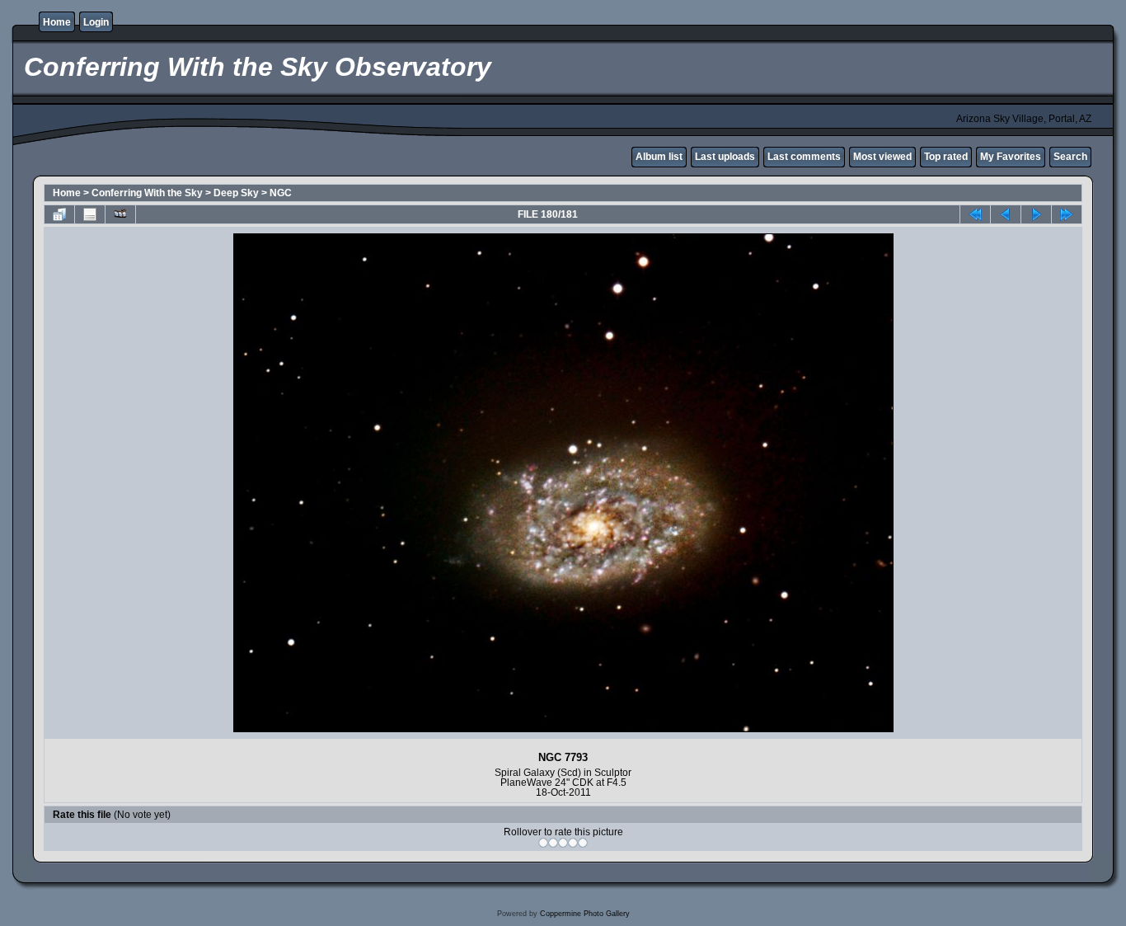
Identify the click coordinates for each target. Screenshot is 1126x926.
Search (1070, 156)
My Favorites (1010, 156)
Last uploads (725, 156)
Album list (659, 156)
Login (96, 22)
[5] (583, 843)
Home (57, 22)
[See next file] (1036, 214)
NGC (281, 193)
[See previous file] (1005, 214)
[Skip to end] (1066, 214)
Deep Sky (236, 193)
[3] (563, 843)
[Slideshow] (120, 214)
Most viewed (882, 156)
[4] (573, 843)
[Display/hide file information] (90, 214)
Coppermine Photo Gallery (585, 914)
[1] (543, 843)
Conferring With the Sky (147, 193)
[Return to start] (975, 214)
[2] (553, 843)
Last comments (804, 156)
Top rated (946, 156)
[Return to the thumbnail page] (59, 214)
